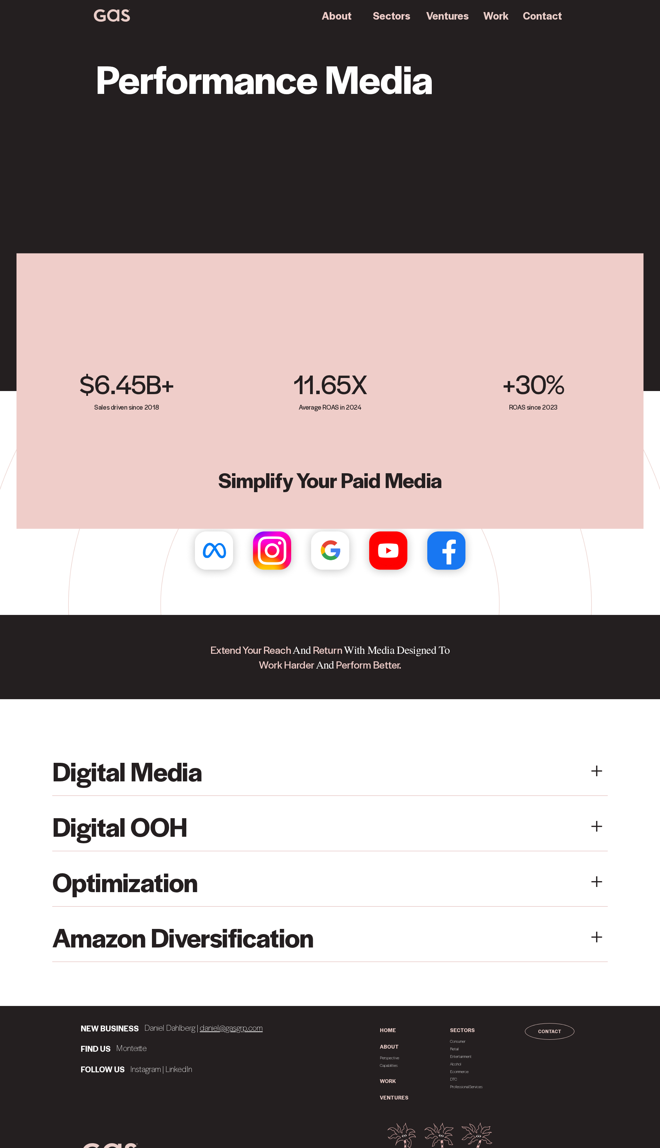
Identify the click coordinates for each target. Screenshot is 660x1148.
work (388, 1081)
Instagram (145, 1068)
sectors (462, 1030)
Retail (454, 1049)
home (388, 1030)
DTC (453, 1079)
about (389, 1046)
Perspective (389, 1058)
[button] (337, 15)
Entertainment (461, 1056)
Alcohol (455, 1064)
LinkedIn (178, 1068)
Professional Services (466, 1087)
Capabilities (389, 1065)
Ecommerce (459, 1071)
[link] (112, 15)
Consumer (457, 1041)
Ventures (394, 1097)
